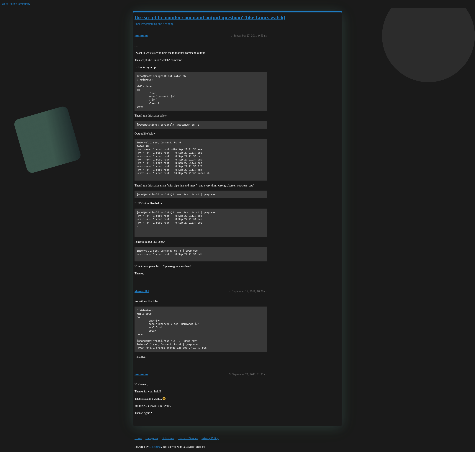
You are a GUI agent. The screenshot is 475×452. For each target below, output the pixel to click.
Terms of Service (188, 438)
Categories (151, 438)
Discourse (155, 446)
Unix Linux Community (16, 3)
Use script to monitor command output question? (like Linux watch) (210, 17)
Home (138, 438)
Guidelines (168, 438)
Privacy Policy (210, 438)
